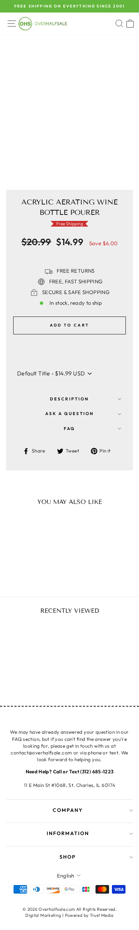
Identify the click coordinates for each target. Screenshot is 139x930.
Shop (68, 857)
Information (68, 833)
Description (69, 398)
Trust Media (102, 915)
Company (68, 810)
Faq (69, 428)
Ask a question (69, 413)
